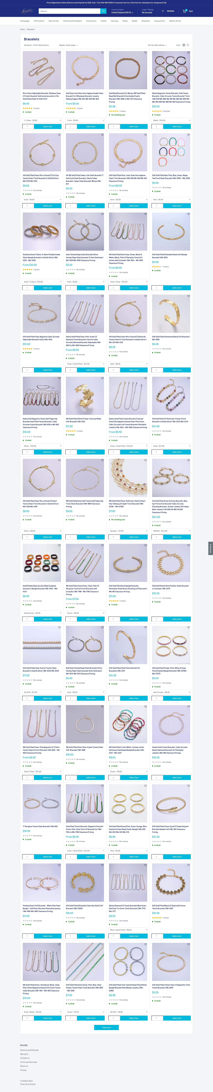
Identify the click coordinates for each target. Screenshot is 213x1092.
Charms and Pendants (72, 21)
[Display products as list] (188, 45)
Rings (125, 21)
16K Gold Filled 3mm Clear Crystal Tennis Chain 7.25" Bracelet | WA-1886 (84, 748)
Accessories (159, 21)
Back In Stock (175, 21)
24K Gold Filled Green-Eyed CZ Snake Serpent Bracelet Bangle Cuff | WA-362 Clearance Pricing (170, 829)
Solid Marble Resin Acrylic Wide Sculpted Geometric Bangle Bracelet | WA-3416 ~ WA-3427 (40, 589)
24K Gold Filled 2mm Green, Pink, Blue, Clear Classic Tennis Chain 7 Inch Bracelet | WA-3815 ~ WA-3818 (84, 988)
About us (24, 1066)
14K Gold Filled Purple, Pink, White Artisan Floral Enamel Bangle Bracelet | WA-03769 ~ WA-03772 (169, 671)
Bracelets (146, 21)
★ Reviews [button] (211, 548)
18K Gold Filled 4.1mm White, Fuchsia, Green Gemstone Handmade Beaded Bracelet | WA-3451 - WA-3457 (126, 750)
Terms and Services (28, 1062)
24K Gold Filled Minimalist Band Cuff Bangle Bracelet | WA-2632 (169, 255)
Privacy (23, 1070)
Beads (134, 21)
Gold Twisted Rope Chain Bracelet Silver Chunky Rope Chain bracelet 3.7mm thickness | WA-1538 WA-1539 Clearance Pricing (84, 257)
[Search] (103, 11)
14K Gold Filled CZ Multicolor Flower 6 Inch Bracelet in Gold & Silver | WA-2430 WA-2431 (170, 420)
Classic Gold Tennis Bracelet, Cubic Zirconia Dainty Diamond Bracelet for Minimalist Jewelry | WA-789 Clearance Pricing (169, 750)
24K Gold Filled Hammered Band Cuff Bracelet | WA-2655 (171, 338)
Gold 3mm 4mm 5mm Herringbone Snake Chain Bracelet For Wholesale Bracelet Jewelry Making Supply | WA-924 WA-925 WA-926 (84, 96)
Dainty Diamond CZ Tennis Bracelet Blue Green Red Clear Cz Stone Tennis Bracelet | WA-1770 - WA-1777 (127, 908)
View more (106, 1027)
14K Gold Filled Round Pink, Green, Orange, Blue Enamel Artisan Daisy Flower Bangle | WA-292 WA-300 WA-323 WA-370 (128, 829)
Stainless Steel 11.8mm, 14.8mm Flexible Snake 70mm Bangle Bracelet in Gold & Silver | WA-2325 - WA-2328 (41, 257)
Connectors (91, 21)
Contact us (25, 1058)
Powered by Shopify (28, 1084)
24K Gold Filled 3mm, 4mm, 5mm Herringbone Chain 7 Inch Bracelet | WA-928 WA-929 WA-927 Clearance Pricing (128, 178)
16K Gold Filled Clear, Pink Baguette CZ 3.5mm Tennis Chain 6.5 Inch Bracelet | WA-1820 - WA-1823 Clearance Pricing (41, 750)
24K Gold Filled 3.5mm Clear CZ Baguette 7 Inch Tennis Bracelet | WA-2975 (171, 986)
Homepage (25, 21)
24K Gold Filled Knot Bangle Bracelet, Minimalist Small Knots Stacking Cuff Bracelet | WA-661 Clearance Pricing (128, 589)
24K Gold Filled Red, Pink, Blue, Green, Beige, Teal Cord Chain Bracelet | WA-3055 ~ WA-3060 (171, 176)
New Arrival (54, 21)
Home (22, 29)
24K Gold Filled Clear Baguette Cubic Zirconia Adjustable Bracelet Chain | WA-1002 (41, 338)
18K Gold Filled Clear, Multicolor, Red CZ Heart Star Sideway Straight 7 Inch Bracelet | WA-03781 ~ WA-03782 (127, 504)
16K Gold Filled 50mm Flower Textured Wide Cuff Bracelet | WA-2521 (83, 420)
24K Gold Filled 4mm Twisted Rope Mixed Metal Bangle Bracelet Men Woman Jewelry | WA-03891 (128, 988)
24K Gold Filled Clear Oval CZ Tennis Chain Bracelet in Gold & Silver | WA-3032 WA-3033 (41, 669)
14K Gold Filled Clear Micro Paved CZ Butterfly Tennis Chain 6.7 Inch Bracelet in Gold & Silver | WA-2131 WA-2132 (127, 339)
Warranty (24, 1054)
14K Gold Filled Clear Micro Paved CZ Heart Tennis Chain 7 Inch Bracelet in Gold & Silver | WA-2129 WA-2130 (41, 504)
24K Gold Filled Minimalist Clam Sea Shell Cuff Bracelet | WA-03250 (84, 907)
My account (147, 12)
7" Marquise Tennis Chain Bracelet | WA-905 (40, 826)
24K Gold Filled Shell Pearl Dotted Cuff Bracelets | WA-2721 (124, 669)
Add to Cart (47, 126)
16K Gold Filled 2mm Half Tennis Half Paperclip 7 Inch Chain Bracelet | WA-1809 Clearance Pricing (84, 504)
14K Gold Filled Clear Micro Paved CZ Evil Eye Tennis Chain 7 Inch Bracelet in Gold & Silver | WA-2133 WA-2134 (41, 178)
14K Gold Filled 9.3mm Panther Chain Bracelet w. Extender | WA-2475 (170, 587)
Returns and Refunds (29, 1050)
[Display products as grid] (184, 45)
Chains (104, 21)
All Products (39, 21)
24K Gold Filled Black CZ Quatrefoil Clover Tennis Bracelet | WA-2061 (169, 907)
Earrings (114, 21)
